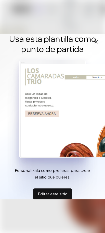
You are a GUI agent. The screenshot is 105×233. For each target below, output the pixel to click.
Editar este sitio (53, 193)
